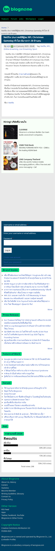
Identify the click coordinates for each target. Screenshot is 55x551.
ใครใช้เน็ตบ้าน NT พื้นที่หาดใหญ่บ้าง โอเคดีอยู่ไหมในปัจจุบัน (27, 396)
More (50, 309)
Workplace (31, 18)
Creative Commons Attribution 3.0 (15, 528)
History (13, 482)
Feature (5, 18)
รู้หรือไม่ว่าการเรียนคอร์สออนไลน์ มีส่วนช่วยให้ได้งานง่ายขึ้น (27, 376)
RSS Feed (5, 509)
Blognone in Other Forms (12, 518)
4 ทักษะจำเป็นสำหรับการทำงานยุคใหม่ (19, 373)
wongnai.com (38, 545)
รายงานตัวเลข (24, 74)
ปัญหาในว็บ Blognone (13, 391)
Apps (3, 512)
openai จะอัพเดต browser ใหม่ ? (17, 399)
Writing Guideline (8, 493)
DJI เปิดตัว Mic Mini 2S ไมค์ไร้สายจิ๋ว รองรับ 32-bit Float (26, 331)
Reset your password (12, 262)
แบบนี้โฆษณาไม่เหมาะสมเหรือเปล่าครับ (19, 405)
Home (3, 27)
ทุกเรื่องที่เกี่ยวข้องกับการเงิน (15, 402)
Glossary (20, 493)
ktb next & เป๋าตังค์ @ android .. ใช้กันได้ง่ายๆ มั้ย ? (24, 414)
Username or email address (15, 224)
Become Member (8, 490)
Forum (14, 18)
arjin (8, 46)
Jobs (21, 18)
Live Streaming (25, 49)
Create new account (12, 257)
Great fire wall (10, 394)
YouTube (20, 515)
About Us (5, 482)
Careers (4, 485)
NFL (48, 46)
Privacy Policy (7, 499)
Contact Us (6, 496)
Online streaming (11, 49)
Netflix (43, 46)
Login (41, 18)
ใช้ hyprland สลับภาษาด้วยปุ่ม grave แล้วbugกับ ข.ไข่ (25, 388)
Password (8, 238)
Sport (34, 49)
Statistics (5, 488)
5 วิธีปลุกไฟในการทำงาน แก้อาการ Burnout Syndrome (26, 370)
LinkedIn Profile (8, 539)
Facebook (12, 515)
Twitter (4, 515)
